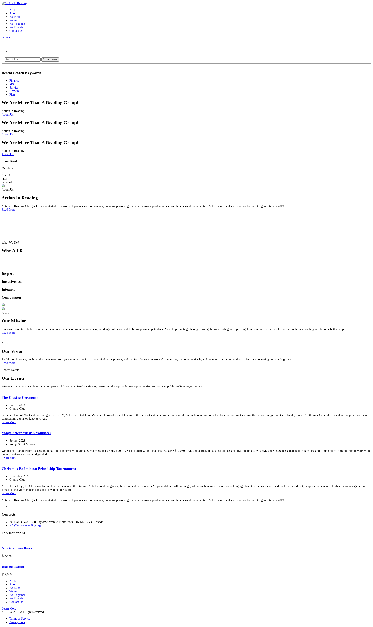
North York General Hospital (17, 547)
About (13, 13)
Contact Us (16, 30)
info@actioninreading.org (25, 525)
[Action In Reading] (14, 3)
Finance (14, 80)
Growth (14, 91)
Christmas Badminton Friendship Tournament (39, 469)
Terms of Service (19, 618)
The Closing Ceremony (20, 397)
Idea (12, 84)
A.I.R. (13, 9)
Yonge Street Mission (13, 566)
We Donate (16, 27)
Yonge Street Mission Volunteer (26, 433)
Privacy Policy (18, 622)
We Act (13, 20)
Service (13, 87)
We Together (17, 23)
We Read (15, 16)
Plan (12, 94)
